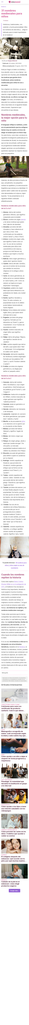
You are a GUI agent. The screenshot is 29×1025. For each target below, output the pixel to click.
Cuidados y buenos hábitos (9, 829)
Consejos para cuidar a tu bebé (10, 704)
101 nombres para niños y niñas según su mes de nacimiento (16, 565)
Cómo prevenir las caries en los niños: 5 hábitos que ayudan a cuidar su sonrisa (13, 834)
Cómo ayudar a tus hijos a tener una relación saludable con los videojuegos (13, 809)
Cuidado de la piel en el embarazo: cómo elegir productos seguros (10, 884)
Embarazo (4, 880)
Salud (3, 729)
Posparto (4, 854)
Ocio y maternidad (6, 779)
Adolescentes (5, 804)
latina (23, 421)
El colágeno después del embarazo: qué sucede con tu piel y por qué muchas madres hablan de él (13, 859)
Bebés (3, 754)
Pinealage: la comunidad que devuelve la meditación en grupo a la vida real (14, 783)
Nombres (3, 6)
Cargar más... (14, 890)
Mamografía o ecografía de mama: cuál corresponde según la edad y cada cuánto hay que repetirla (13, 733)
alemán (23, 219)
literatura (22, 647)
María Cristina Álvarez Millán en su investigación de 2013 (13, 584)
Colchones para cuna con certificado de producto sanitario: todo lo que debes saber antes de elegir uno (12, 708)
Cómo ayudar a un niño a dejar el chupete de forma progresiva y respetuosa (14, 758)
